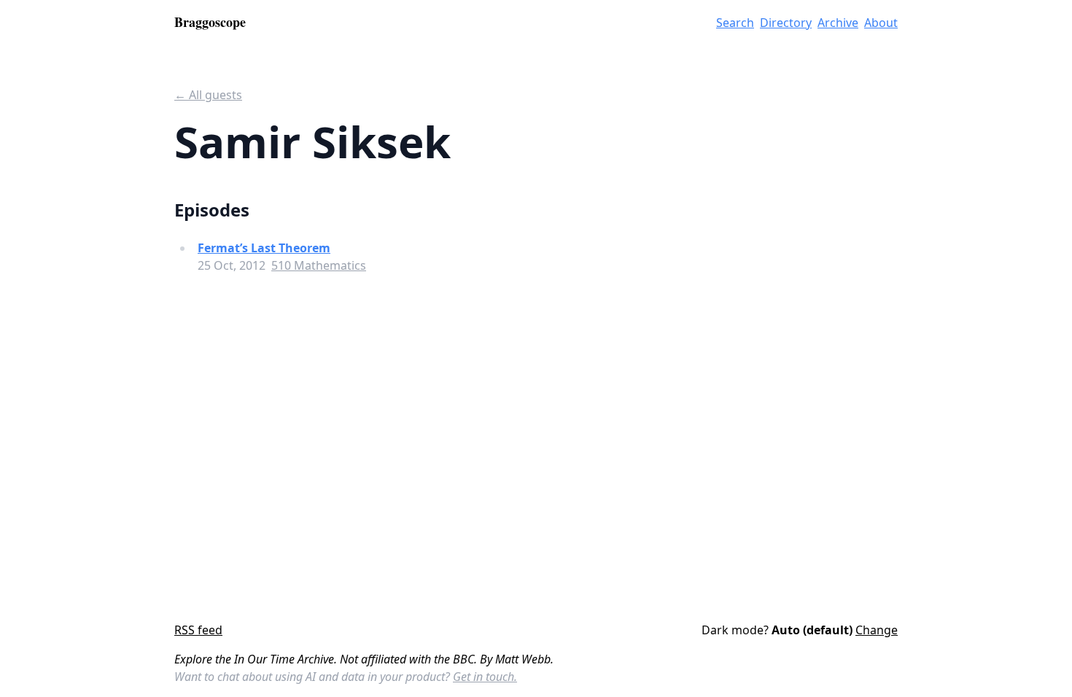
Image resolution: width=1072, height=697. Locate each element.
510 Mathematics (318, 265)
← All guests (208, 95)
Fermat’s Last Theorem (264, 248)
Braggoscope (210, 21)
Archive (837, 23)
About (881, 23)
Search (735, 23)
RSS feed (198, 630)
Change (876, 630)
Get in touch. (485, 677)
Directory (786, 23)
